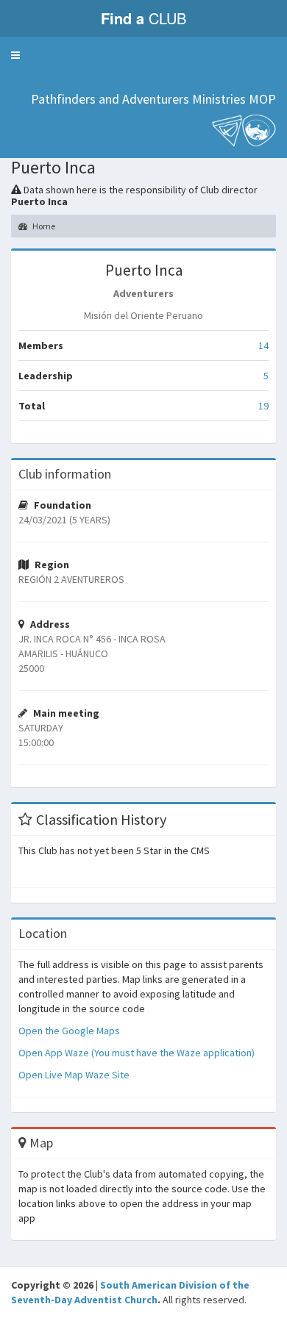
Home (43, 226)
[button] (15, 55)
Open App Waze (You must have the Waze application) (136, 1052)
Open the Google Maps (69, 1030)
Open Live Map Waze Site (74, 1074)
